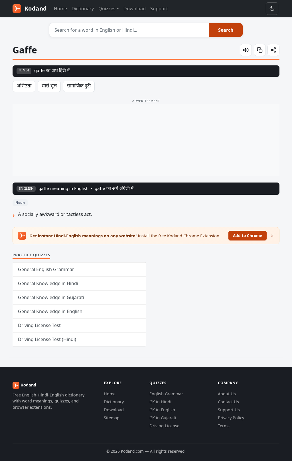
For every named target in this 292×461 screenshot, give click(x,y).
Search (226, 30)
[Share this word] (273, 50)
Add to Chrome (247, 235)
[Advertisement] (146, 140)
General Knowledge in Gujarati (51, 297)
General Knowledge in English (50, 311)
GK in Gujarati (162, 417)
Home (60, 8)
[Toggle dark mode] (272, 8)
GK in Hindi (160, 401)
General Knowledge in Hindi (48, 283)
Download (134, 8)
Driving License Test (39, 325)
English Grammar (166, 393)
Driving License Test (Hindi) (47, 339)
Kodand (35, 8)
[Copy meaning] (260, 50)
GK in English (162, 409)
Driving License (164, 425)
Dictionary (83, 8)
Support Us (229, 409)
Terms (224, 425)
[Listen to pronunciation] (246, 50)
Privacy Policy (231, 417)
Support (159, 8)
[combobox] (129, 30)
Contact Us (228, 401)
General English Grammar (46, 269)
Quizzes (106, 8)
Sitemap (111, 417)
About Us (227, 393)
